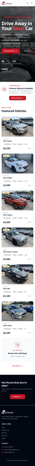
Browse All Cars (9, 51)
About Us (27, 51)
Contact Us (16, 396)
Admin (4, 438)
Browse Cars (6, 430)
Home (3, 427)
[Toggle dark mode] (27, 3)
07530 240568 (8, 447)
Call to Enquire (16, 98)
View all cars (16, 366)
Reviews (4, 433)
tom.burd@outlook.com (11, 450)
